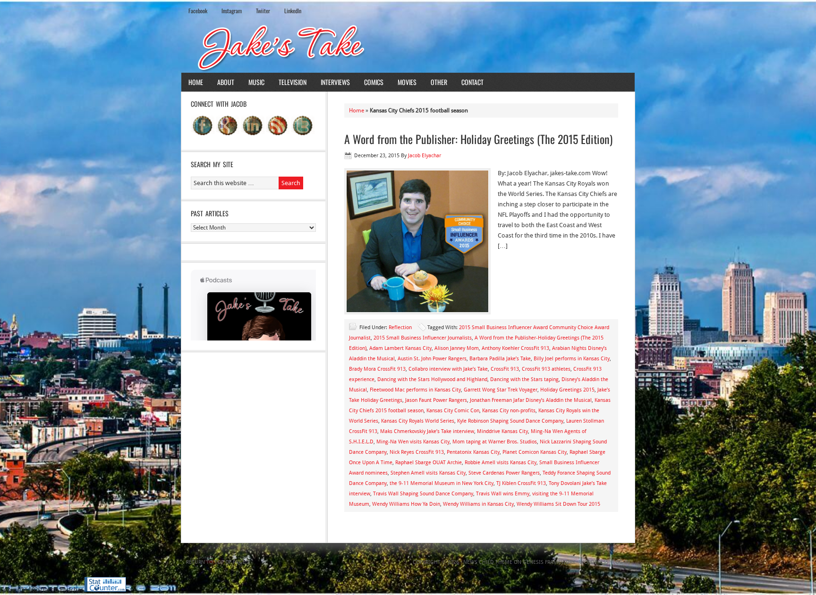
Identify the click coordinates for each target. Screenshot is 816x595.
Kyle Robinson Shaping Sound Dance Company (510, 421)
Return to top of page (216, 562)
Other (439, 82)
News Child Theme (487, 562)
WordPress (594, 562)
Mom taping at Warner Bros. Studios (494, 442)
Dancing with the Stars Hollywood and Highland (432, 379)
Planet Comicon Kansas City (534, 452)
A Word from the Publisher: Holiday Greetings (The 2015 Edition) (478, 138)
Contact (472, 82)
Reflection (400, 327)
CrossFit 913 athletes (546, 369)
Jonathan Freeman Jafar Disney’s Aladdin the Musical (531, 400)
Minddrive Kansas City (502, 431)
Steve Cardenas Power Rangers (504, 473)
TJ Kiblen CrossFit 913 (521, 483)
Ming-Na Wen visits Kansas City (413, 442)
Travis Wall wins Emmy (502, 494)
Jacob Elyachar (424, 156)
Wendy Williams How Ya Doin (406, 504)
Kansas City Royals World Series (417, 421)
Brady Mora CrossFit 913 (377, 369)
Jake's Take (408, 47)
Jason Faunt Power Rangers (436, 400)
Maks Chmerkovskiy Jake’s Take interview (427, 431)
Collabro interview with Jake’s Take (448, 369)
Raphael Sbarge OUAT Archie (428, 462)
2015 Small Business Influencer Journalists (423, 338)
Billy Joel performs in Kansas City (572, 359)
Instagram (231, 11)
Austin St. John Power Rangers (432, 359)
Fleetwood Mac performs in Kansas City (415, 390)
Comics (373, 82)
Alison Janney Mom (456, 348)
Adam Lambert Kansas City (400, 348)
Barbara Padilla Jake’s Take (500, 359)
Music (256, 82)
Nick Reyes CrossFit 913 (417, 452)
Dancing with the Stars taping (524, 379)
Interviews (335, 82)
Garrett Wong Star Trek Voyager (500, 390)
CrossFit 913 (505, 369)
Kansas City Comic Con (452, 411)
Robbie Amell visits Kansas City (500, 462)
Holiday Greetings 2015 (567, 390)
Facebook (197, 11)
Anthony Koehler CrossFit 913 (515, 348)
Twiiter (263, 11)
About (225, 82)
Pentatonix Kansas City (473, 452)
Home (195, 82)
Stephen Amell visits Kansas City (428, 473)
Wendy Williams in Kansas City (478, 504)
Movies (407, 82)
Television (292, 82)
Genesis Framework (549, 562)
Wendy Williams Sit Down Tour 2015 (558, 504)
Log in (621, 562)
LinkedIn (292, 11)
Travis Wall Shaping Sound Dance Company (423, 494)
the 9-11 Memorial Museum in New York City (441, 483)
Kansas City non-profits (509, 411)
